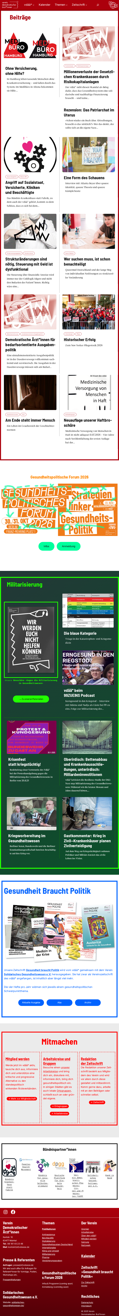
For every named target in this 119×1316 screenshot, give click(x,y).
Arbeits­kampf (69, 334)
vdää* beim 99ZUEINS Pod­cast (79, 693)
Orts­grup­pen (64, 1090)
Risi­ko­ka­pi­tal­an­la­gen (83, 66)
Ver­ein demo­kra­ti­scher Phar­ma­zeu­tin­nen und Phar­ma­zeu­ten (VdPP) (80, 1185)
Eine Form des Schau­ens (84, 177)
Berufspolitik (48, 1238)
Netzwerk (85, 1245)
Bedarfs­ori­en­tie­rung (12, 334)
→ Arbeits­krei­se (59, 1113)
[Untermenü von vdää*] (33, 5)
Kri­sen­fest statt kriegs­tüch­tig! (24, 762)
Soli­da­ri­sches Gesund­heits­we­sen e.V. (93, 1180)
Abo (59, 1002)
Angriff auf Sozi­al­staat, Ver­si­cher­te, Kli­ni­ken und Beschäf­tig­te (24, 187)
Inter (23, 414)
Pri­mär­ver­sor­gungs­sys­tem (14, 253)
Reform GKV (23, 176)
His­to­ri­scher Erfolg (79, 339)
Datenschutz (87, 1302)
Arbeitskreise (87, 1232)
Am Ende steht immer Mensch (30, 420)
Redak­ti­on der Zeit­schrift (92, 1061)
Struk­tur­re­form (29, 253)
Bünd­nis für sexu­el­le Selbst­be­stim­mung (42, 1180)
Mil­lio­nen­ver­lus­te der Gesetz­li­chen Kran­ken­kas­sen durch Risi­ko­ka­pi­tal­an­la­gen (89, 76)
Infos (46, 546)
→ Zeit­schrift (97, 1102)
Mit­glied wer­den (17, 1059)
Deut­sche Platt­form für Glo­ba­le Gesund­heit (59, 1182)
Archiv (87, 1002)
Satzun (84, 1242)
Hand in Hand (109, 1176)
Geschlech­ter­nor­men (12, 414)
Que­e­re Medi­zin (69, 253)
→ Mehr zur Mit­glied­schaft (22, 1098)
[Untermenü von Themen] (66, 5)
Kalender (88, 1256)
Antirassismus (48, 1234)
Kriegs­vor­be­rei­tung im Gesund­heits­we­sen (26, 838)
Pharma (45, 1257)
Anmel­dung (68, 546)
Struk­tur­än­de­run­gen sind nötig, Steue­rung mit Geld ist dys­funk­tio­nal (29, 263)
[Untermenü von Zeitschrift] (86, 5)
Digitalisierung (48, 1241)
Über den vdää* (88, 1235)
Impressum (86, 1306)
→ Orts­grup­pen (59, 1106)
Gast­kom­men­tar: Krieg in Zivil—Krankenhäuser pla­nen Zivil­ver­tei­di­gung (87, 840)
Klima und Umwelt (50, 1251)
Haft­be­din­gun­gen (70, 414)
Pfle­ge (78, 334)
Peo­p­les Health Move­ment (26, 1167)
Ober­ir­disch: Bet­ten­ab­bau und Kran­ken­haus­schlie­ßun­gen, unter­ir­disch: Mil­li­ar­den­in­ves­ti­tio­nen (85, 767)
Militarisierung (48, 1254)
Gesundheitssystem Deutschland (57, 1244)
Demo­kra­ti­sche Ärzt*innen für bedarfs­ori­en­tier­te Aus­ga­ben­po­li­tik (30, 344)
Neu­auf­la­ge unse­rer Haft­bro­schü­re (88, 423)
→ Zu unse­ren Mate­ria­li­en (31, 698)
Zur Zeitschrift (87, 1282)
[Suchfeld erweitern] (98, 5)
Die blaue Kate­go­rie (80, 633)
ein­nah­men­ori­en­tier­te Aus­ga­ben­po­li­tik (32, 334)
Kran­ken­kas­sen (69, 66)
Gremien (85, 1229)
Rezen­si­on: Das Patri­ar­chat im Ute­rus (89, 112)
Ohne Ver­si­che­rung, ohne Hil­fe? (21, 71)
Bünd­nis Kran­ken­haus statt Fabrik (9, 1184)
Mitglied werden (89, 1238)
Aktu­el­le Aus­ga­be (31, 1002)
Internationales (49, 1247)
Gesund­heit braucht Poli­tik (42, 970)
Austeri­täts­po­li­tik (12, 176)
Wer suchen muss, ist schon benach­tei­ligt (87, 261)
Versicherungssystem (52, 1260)
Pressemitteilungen (12, 1279)
